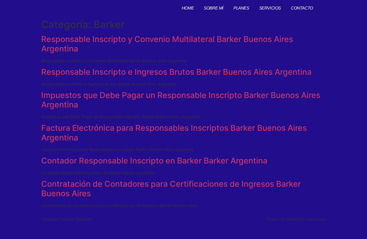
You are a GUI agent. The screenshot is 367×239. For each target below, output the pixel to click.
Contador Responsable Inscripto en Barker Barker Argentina (154, 161)
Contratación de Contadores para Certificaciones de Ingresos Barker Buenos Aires (171, 188)
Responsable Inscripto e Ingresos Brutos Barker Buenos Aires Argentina (176, 72)
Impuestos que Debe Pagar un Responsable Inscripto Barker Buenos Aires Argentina (180, 100)
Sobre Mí (213, 8)
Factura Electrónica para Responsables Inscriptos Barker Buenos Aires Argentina (174, 132)
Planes (241, 8)
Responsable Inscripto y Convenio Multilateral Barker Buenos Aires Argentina (167, 44)
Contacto (302, 8)
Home (188, 8)
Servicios (270, 8)
